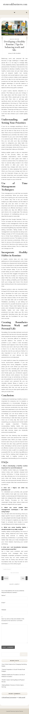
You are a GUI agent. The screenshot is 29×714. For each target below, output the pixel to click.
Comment (4, 623)
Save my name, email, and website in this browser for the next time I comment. (12, 619)
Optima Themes (19, 711)
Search (24, 654)
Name (3, 595)
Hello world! (21, 697)
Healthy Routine (14, 39)
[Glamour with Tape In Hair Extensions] (24, 578)
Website (3, 609)
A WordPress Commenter (9, 697)
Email (3, 602)
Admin (19, 53)
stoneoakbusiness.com (15, 4)
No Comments (14, 572)
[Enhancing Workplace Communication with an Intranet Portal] (4, 578)
